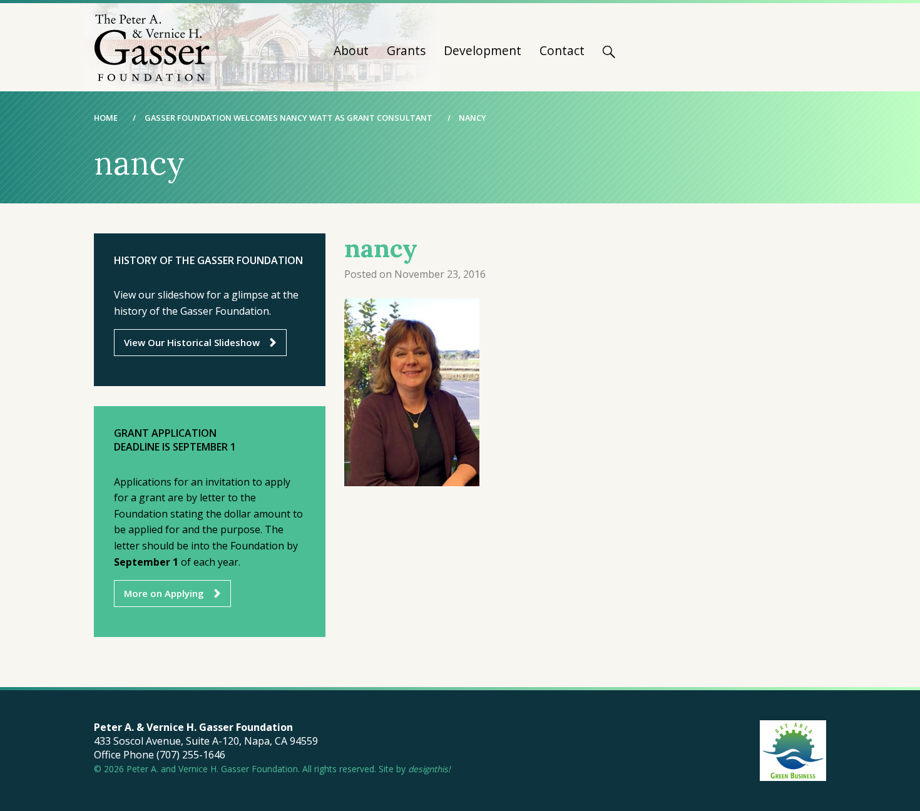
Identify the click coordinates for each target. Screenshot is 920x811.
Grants (406, 51)
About (351, 51)
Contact (562, 51)
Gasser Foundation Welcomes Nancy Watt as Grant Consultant (288, 117)
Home (106, 117)
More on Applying (164, 593)
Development (482, 51)
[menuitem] (351, 55)
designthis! (429, 769)
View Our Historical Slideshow (192, 342)
